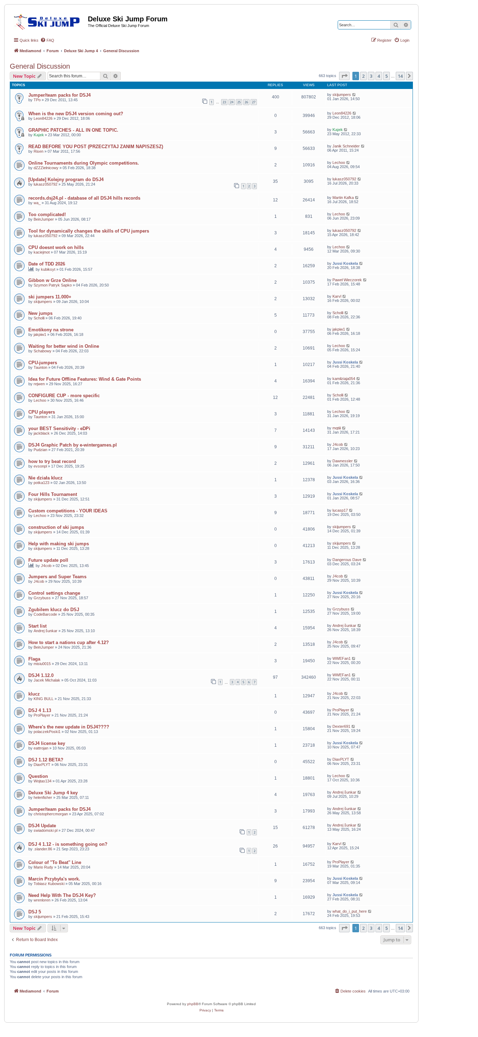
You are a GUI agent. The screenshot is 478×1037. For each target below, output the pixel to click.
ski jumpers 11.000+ (49, 296)
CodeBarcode (45, 614)
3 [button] (371, 76)
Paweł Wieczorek (347, 280)
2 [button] (363, 76)
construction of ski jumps (56, 527)
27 (253, 102)
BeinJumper (44, 219)
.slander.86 (43, 849)
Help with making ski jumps (58, 543)
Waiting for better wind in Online (63, 346)
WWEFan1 (341, 658)
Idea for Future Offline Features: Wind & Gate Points (84, 379)
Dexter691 (341, 726)
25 (239, 102)
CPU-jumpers (42, 362)
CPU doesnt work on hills (56, 247)
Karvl (336, 296)
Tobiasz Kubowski (49, 884)
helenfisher (43, 797)
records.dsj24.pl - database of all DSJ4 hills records (84, 198)
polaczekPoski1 (47, 732)
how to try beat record (52, 461)
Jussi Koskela (345, 263)
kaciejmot (42, 252)
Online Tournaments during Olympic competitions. (83, 163)
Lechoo (338, 162)
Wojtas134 (42, 781)
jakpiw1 (40, 334)
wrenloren (42, 900)
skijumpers (341, 94)
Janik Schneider (346, 146)
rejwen (39, 384)
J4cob (337, 444)
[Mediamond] (49, 21)
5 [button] (386, 76)
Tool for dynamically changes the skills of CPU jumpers (88, 231)
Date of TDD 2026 (46, 264)
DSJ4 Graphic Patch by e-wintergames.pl (72, 445)
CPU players (41, 412)
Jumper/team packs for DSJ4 (59, 95)
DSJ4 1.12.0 (41, 675)
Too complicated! (47, 214)
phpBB (192, 1004)
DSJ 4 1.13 (39, 710)
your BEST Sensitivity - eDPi (59, 428)
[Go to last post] (354, 94)
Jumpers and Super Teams (57, 576)
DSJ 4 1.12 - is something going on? (67, 844)
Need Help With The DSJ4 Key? (62, 895)
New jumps (40, 313)
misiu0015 (42, 664)
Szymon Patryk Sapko (53, 285)
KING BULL (44, 699)
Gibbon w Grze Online (52, 280)
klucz (34, 694)
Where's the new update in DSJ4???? (68, 727)
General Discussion (40, 66)
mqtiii (336, 428)
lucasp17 (340, 510)
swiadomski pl (45, 830)
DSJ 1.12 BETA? (45, 759)
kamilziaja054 (343, 378)
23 (224, 102)
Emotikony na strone (50, 329)
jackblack (42, 433)
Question (38, 776)
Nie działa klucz (45, 478)
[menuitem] (47, 40)
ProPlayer (42, 715)
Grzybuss (42, 598)
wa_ (37, 203)
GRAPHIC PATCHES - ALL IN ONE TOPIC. (73, 130)
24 (231, 102)
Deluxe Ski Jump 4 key (53, 792)
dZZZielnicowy (46, 168)
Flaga (34, 659)
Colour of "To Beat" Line (54, 862)
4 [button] (379, 76)
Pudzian (40, 450)
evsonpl (40, 466)
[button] (344, 76)
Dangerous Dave (346, 560)
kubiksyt (48, 269)
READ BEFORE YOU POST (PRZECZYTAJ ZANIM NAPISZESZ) (95, 146)
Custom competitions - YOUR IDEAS (67, 510)
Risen (38, 151)
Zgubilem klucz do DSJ (53, 609)
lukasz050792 (45, 184)
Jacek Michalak (47, 680)
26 (246, 102)
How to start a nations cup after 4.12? (68, 642)
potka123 (41, 483)
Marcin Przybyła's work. (54, 879)
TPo (37, 100)
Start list (37, 626)
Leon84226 (43, 118)
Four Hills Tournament (52, 494)
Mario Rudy (43, 867)
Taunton (40, 367)
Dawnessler (342, 461)
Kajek (39, 135)
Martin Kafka (343, 197)
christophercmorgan (51, 814)
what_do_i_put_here (349, 911)
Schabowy (42, 351)
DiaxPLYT (42, 764)
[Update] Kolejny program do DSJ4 (66, 179)
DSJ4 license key (46, 743)
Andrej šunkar (45, 631)
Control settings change (54, 593)
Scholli (39, 318)
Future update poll (48, 560)
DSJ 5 (34, 911)
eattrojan (41, 748)
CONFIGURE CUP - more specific (64, 395)
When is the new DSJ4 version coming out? (75, 113)
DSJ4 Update (42, 825)
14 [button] (400, 76)
